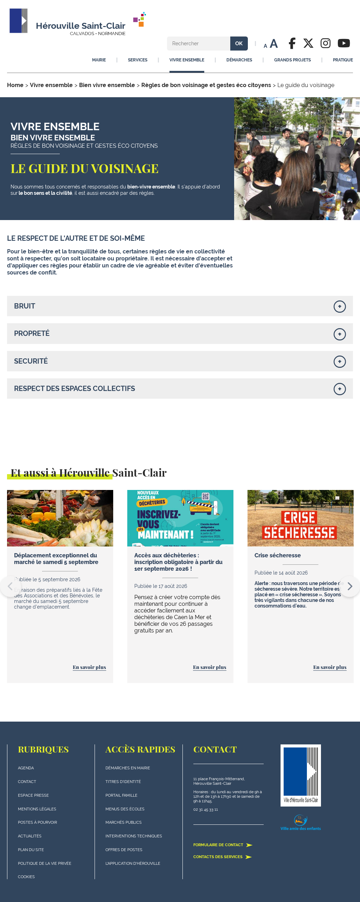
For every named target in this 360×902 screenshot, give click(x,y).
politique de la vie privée (44, 863)
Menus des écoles (124, 809)
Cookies (26, 877)
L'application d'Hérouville (132, 863)
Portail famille (121, 795)
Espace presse (33, 795)
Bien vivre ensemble (107, 85)
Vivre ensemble (51, 85)
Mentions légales (37, 809)
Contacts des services (218, 857)
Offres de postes (123, 850)
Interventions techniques (133, 836)
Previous (10, 586)
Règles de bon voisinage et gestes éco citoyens (206, 85)
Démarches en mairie (127, 768)
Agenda (26, 768)
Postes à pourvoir (37, 822)
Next (349, 586)
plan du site (31, 850)
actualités (29, 836)
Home (15, 85)
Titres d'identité (123, 782)
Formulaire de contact (218, 845)
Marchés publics (123, 822)
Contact (27, 782)
